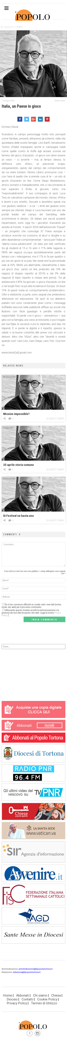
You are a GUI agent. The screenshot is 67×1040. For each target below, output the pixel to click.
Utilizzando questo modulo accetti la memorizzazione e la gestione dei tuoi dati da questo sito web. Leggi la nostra (31, 613)
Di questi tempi (12, 27)
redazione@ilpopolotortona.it (26, 972)
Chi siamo (40, 995)
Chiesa (56, 995)
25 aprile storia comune (18, 465)
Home (7, 995)
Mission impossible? (16, 414)
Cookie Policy (47, 999)
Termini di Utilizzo (44, 1003)
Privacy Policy (17, 1003)
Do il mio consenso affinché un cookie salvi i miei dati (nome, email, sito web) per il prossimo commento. (31, 605)
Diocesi (12, 999)
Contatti (27, 999)
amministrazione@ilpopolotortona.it (36, 969)
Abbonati (22, 995)
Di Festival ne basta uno (18, 516)
